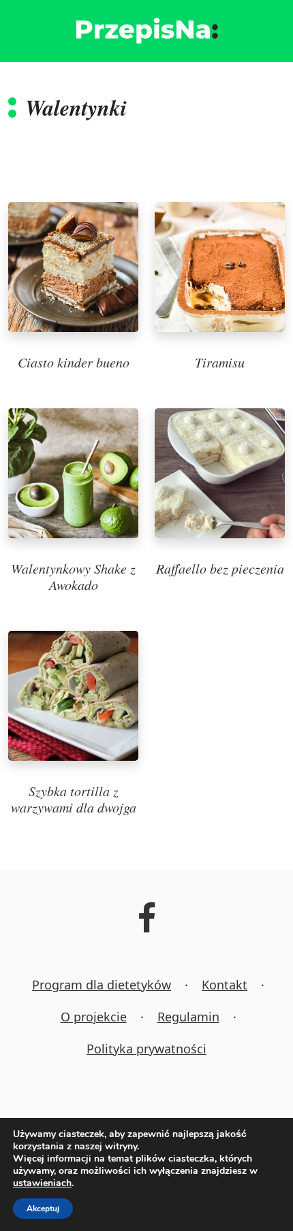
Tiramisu (220, 362)
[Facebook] (146, 926)
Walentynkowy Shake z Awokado (73, 576)
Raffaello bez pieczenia (220, 568)
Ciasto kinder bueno (73, 362)
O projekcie (94, 1016)
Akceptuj (43, 1208)
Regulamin (188, 1016)
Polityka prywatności (146, 1048)
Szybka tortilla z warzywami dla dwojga (73, 799)
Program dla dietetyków (101, 984)
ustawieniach (42, 1183)
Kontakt (224, 984)
